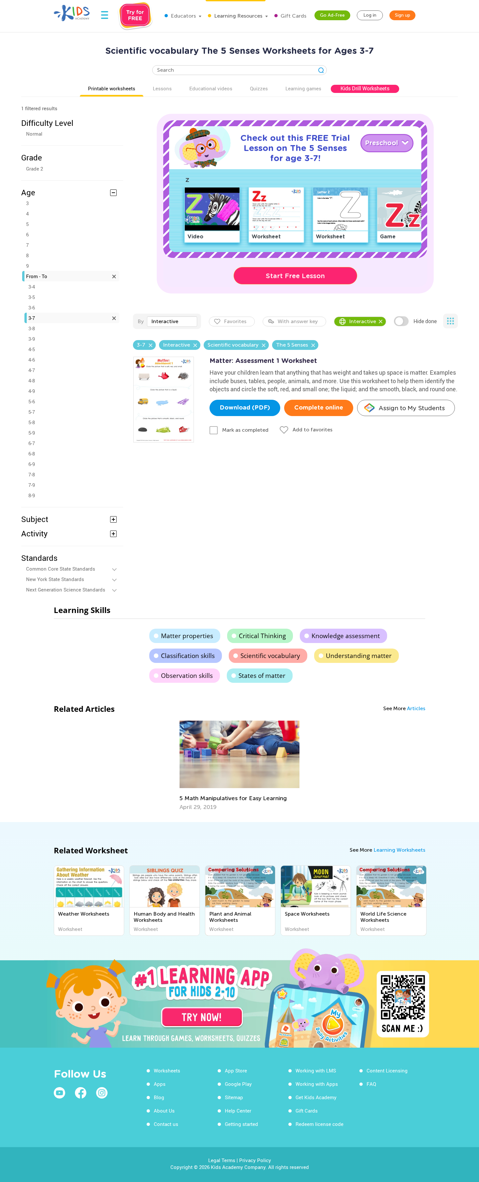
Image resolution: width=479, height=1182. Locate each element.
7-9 (31, 485)
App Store (236, 1070)
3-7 (31, 318)
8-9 (31, 495)
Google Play (238, 1084)
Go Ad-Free (332, 15)
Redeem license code (319, 1124)
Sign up (402, 15)
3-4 (31, 286)
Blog (159, 1097)
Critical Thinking (262, 636)
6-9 (31, 464)
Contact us (166, 1124)
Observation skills (187, 675)
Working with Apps (317, 1084)
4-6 (31, 359)
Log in (369, 15)
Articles (416, 708)
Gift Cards (292, 16)
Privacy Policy (255, 1160)
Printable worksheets (111, 88)
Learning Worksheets (399, 850)
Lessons (162, 88)
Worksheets (167, 1070)
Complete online (318, 408)
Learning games (303, 88)
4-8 (31, 380)
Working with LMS (316, 1070)
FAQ (371, 1084)
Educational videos (210, 88)
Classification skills (188, 655)
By (141, 321)
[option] (239, 766)
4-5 (31, 349)
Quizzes (259, 88)
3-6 (31, 307)
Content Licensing (387, 1070)
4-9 (31, 391)
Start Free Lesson (295, 276)
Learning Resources (237, 16)
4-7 (31, 370)
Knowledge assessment (346, 636)
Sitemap (234, 1097)
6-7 (31, 443)
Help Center (238, 1110)
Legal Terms (221, 1160)
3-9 (31, 339)
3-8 (31, 328)
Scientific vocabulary (270, 655)
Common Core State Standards (60, 568)
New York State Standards (55, 579)
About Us (164, 1110)
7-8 (31, 474)
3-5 (31, 297)
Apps (160, 1084)
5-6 (31, 401)
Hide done (425, 321)
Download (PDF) (245, 408)
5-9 (31, 432)
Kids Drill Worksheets (365, 88)
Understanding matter (359, 655)
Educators (182, 16)
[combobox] (172, 321)
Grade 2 (34, 168)
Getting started (241, 1124)
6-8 (31, 453)
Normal (34, 133)
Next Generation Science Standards (65, 589)
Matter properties (187, 636)
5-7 (31, 412)
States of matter (262, 675)
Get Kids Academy (316, 1097)
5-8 (31, 422)
